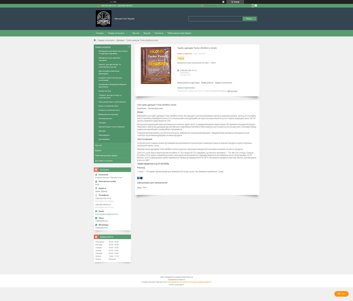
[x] (141, 178)
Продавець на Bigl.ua (176, 280)
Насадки (102, 123)
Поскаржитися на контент (179, 282)
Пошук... (249, 19)
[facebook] (138, 178)
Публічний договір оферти (179, 33)
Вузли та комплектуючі (108, 106)
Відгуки (147, 33)
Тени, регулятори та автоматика (112, 102)
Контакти (159, 33)
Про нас (135, 33)
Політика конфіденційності (200, 282)
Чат (343, 294)
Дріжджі (120, 40)
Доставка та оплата (103, 161)
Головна (99, 33)
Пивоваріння (104, 135)
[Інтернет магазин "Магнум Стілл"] (103, 18)
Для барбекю (104, 139)
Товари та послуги (116, 33)
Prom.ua (190, 277)
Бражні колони (105, 91)
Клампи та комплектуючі (109, 110)
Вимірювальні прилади (108, 114)
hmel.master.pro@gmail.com (106, 214)
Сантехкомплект (106, 118)
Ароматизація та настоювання (112, 127)
